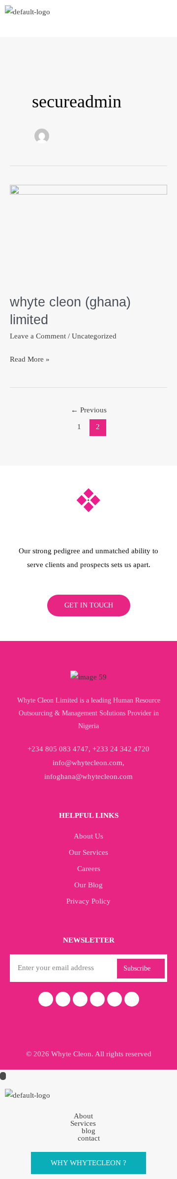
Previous (89, 410)
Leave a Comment (38, 336)
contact (89, 1138)
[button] (88, 1116)
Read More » (30, 358)
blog (88, 1131)
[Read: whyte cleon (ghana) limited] (88, 232)
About (83, 1116)
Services (83, 1123)
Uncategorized (94, 336)
